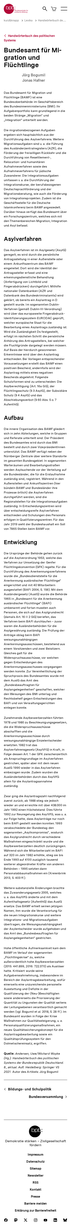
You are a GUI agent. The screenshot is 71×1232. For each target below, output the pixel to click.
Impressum (35, 1154)
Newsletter (35, 1175)
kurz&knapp (11, 20)
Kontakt (35, 1189)
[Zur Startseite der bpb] (16, 13)
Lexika (28, 20)
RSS (35, 1182)
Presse (35, 1196)
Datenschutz (35, 1161)
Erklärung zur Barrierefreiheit (35, 1210)
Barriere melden (35, 1203)
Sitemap (35, 1168)
